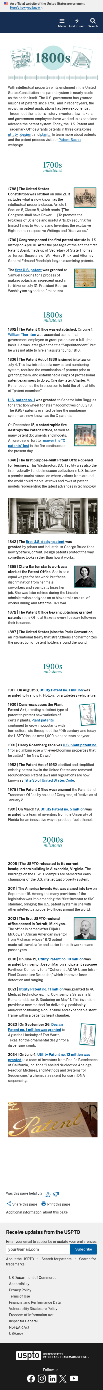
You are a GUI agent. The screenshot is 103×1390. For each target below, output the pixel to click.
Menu (62, 26)
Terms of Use (19, 1296)
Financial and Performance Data (35, 1302)
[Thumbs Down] (56, 1195)
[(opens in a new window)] (41, 1381)
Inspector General (23, 1321)
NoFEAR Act (19, 1327)
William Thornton (22, 335)
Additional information (24, 1212)
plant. (45, 134)
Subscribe (83, 1249)
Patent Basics (69, 140)
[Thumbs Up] (48, 1195)
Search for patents (57, 1259)
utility (13, 134)
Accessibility (19, 1284)
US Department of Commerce (32, 1278)
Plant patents (43, 720)
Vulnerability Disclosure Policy (33, 1309)
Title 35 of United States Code (49, 780)
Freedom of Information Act (31, 1315)
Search (93, 26)
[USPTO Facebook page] (30, 1381)
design (25, 134)
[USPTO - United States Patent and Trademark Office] (51, 1359)
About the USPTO (20, 1259)
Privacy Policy (20, 1290)
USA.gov (16, 1334)
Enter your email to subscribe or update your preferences (51, 1242)
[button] (21, 1205)
